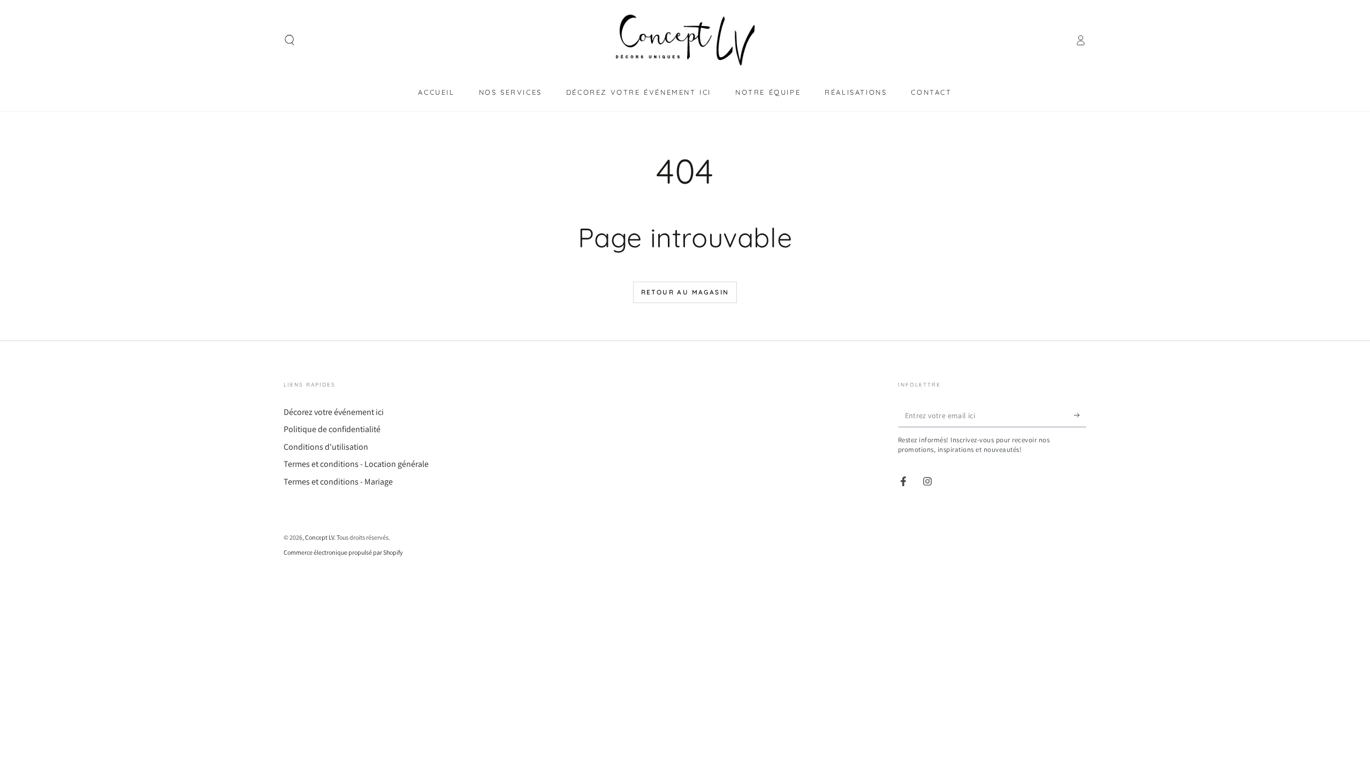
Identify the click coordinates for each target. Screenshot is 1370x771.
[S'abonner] (1080, 415)
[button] (289, 40)
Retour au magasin (685, 292)
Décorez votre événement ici (334, 412)
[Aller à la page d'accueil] (685, 40)
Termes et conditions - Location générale (356, 464)
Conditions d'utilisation (326, 446)
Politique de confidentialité (332, 429)
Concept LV (319, 537)
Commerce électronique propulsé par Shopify (343, 552)
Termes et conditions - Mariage (338, 481)
